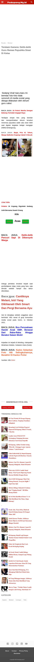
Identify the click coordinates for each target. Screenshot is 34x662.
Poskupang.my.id (17, 2)
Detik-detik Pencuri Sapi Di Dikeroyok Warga (17, 237)
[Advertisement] (17, 23)
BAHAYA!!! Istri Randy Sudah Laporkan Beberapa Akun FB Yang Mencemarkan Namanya (20, 563)
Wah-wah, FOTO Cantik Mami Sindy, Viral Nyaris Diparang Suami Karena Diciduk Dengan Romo (20, 472)
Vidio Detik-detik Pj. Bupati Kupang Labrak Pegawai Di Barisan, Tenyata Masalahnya (20, 455)
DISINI (9, 221)
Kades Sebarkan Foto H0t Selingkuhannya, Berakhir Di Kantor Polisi (17, 352)
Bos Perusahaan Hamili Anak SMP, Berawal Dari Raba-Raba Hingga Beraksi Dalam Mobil (17, 331)
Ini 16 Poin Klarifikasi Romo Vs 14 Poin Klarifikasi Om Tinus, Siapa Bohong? (19, 498)
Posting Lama (27, 407)
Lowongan (18, 600)
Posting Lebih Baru (7, 407)
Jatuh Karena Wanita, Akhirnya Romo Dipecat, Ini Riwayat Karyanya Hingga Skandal (20, 520)
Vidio (25, 600)
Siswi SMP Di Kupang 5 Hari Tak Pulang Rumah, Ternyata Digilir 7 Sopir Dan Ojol (19, 481)
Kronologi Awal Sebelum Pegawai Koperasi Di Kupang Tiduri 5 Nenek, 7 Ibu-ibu (20, 429)
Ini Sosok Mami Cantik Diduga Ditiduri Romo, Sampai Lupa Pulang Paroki (20, 554)
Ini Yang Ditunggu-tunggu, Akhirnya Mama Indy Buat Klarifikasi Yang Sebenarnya (20, 580)
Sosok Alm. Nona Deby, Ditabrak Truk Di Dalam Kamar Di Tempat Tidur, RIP (19, 512)
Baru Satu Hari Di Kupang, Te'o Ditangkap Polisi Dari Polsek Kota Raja (19, 572)
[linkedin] (21, 644)
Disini (13, 360)
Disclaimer (17, 653)
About (7, 651)
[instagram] (12, 644)
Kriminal (11, 600)
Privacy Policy (23, 651)
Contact (14, 651)
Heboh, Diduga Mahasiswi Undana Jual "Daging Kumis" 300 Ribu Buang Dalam (19, 490)
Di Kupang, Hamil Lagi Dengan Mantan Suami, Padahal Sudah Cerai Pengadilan (20, 537)
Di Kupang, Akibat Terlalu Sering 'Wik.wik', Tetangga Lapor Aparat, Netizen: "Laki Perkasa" (19, 447)
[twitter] (17, 644)
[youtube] (26, 644)
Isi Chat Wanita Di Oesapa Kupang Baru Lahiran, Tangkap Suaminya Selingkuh (19, 420)
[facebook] (7, 644)
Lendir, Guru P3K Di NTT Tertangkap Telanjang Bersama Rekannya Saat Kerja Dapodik (18, 438)
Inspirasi (4, 600)
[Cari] (31, 2)
